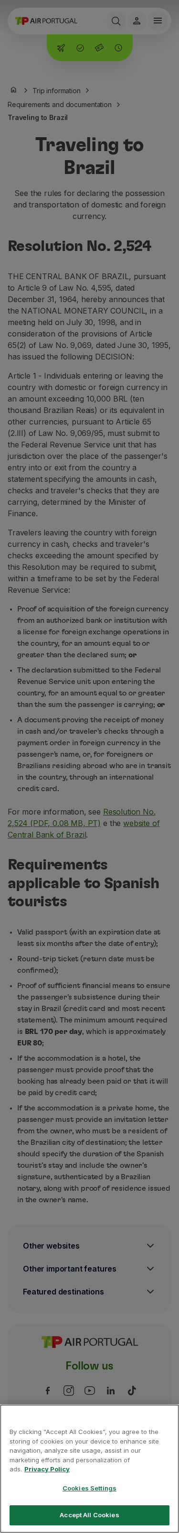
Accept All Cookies (89, 1515)
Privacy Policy (47, 1469)
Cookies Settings (89, 1488)
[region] (89, 1468)
